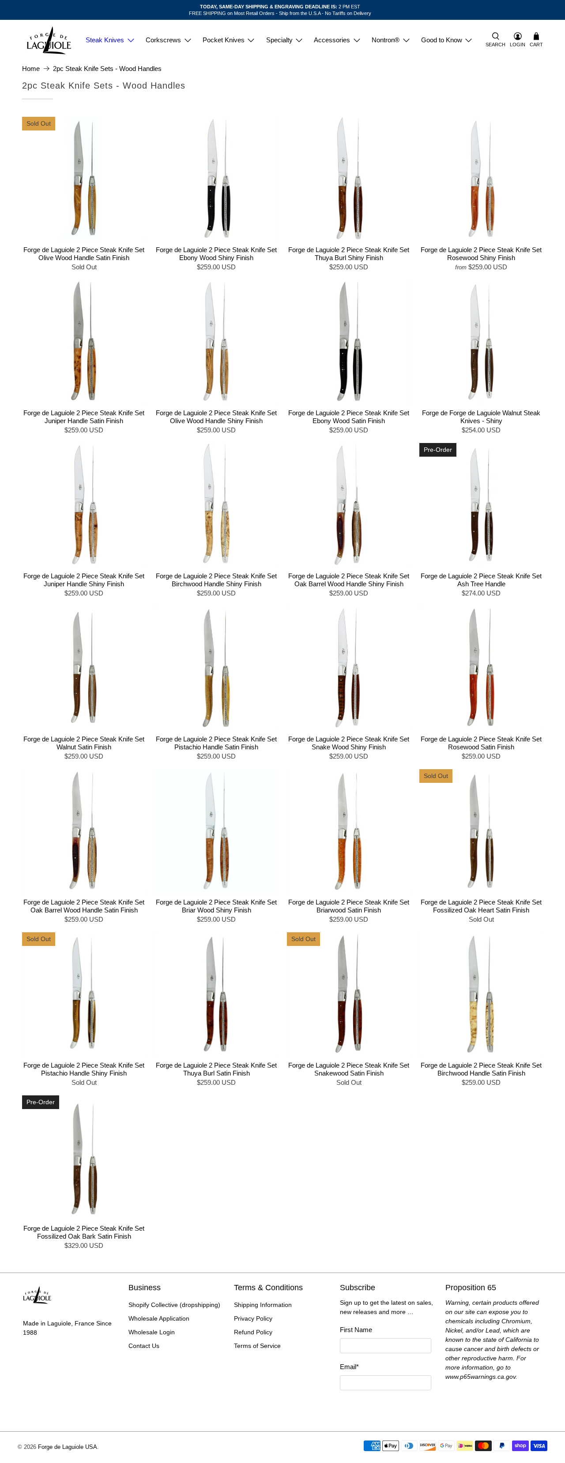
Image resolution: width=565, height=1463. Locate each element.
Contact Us (143, 1345)
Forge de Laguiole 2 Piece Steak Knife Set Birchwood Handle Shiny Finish (216, 580)
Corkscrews (163, 40)
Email (349, 1366)
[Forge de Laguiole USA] (49, 40)
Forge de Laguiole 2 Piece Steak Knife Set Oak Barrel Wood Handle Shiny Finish (348, 580)
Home (31, 68)
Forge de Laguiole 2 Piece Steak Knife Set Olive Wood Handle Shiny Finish (216, 416)
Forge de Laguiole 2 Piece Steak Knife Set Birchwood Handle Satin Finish (481, 1069)
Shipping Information (263, 1304)
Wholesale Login (151, 1332)
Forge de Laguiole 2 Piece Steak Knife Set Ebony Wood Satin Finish (348, 416)
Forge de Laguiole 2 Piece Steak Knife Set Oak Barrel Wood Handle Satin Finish (83, 906)
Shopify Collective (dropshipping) (174, 1304)
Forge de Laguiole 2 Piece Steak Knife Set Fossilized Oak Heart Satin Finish (481, 906)
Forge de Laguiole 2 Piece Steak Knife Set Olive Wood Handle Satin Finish (83, 253)
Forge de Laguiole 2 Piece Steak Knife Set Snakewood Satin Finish (348, 1069)
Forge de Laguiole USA (67, 1447)
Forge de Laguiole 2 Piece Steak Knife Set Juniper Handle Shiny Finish (83, 580)
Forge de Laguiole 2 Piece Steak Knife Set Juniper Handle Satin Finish (83, 416)
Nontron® (385, 40)
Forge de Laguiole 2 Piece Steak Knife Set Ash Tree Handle (481, 580)
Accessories (332, 40)
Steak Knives (105, 40)
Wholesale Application (158, 1318)
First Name (356, 1329)
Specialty (279, 40)
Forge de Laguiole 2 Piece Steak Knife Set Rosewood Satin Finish (481, 743)
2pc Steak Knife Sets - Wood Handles (107, 68)
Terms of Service (257, 1345)
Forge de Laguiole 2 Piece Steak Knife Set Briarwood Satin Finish (348, 906)
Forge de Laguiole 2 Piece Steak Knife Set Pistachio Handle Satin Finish (216, 743)
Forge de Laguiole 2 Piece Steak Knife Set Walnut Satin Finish (83, 743)
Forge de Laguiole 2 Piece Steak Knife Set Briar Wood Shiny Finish (216, 906)
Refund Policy (253, 1332)
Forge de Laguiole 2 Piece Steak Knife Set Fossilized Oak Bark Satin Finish (83, 1232)
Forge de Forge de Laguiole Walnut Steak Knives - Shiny (481, 416)
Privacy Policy (253, 1318)
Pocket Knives (224, 40)
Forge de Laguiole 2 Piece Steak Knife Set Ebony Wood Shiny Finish (216, 253)
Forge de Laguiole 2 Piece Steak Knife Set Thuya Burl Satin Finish (216, 1069)
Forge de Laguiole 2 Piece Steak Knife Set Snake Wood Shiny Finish (348, 743)
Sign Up (385, 1406)
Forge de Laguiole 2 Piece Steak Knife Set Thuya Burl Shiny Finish (348, 253)
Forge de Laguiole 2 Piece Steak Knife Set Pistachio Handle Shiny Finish (83, 1069)
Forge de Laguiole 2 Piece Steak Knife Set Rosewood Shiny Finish (481, 253)
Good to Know (441, 40)
